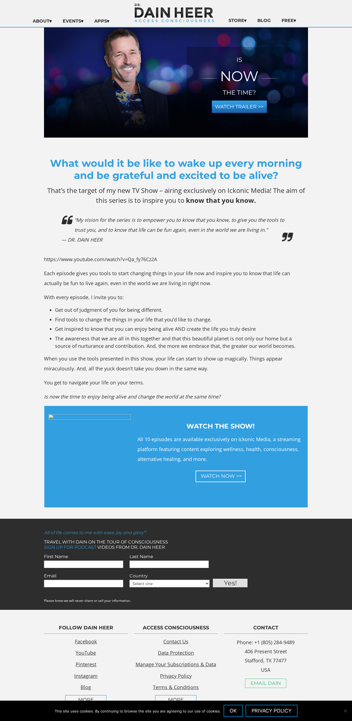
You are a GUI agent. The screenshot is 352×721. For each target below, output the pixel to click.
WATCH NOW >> (220, 476)
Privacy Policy (176, 676)
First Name (56, 556)
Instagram (86, 676)
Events (72, 21)
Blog (264, 20)
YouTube (86, 652)
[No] (345, 711)
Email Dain (266, 683)
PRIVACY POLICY (272, 711)
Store (236, 20)
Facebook (86, 641)
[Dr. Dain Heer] (174, 21)
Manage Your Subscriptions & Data (176, 664)
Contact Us (175, 641)
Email (50, 575)
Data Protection (176, 652)
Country (139, 575)
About (41, 21)
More (86, 700)
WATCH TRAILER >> (239, 107)
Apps (100, 21)
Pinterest (86, 664)
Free (288, 20)
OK (233, 711)
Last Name (141, 556)
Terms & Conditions (176, 687)
